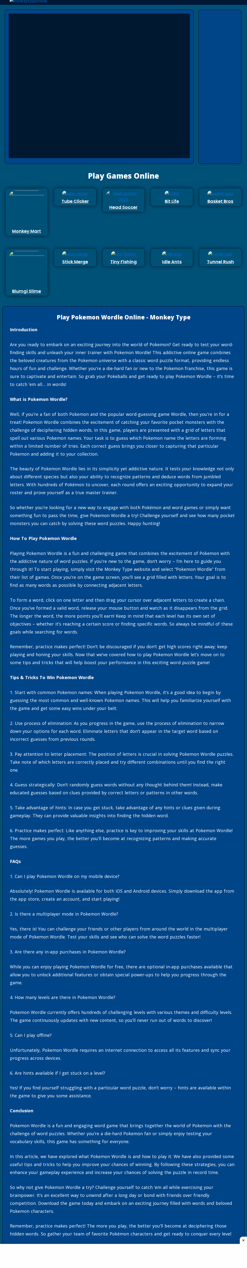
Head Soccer (123, 207)
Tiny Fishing (123, 262)
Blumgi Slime (26, 291)
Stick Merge (75, 262)
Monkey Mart (26, 231)
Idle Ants (172, 262)
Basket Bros (220, 201)
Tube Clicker (75, 201)
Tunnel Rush (220, 262)
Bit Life (172, 201)
